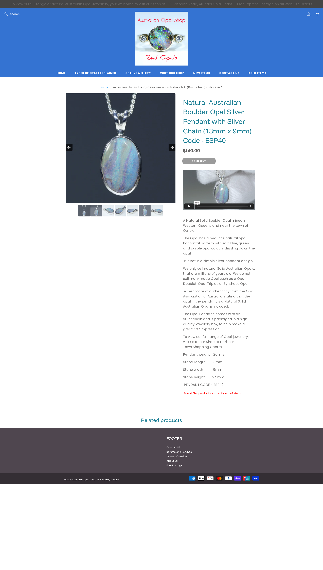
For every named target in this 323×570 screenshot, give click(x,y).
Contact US (173, 447)
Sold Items (257, 73)
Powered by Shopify (108, 479)
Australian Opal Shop (83, 479)
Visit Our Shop (172, 73)
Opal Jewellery (138, 73)
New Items (201, 73)
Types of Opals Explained (95, 73)
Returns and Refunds (179, 452)
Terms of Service (177, 456)
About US (172, 461)
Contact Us (229, 73)
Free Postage (175, 465)
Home (61, 73)
